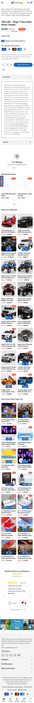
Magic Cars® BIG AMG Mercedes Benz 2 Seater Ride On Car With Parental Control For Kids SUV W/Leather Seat (25, 231)
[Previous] (3, 596)
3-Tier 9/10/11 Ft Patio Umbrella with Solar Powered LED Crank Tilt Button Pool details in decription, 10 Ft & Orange (25, 557)
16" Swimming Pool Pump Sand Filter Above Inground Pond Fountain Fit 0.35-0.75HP (25, 489)
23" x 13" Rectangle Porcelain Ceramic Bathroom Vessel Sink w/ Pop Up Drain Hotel (25, 512)
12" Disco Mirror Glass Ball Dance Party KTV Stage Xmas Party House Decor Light (24, 420)
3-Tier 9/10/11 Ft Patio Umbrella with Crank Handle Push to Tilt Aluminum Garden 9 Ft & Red (25, 534)
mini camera (19, 105)
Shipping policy (22, 690)
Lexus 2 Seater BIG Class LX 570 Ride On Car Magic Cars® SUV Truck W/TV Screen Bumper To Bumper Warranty (25, 322)
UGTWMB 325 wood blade (8, 194)
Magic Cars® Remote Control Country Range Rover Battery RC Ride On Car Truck (25, 345)
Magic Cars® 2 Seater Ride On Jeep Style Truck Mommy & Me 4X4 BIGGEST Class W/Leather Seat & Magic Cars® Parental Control (8, 254)
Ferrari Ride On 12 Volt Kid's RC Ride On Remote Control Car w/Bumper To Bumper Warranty (8, 231)
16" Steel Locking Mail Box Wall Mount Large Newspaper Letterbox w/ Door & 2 (8, 489)
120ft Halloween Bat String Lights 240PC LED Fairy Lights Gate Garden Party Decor (8, 443)
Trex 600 (23, 130)
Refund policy (19, 687)
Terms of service (12, 690)
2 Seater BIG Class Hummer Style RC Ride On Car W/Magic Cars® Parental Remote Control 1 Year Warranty (25, 368)
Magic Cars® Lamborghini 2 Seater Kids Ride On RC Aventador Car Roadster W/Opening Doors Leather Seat (8, 391)
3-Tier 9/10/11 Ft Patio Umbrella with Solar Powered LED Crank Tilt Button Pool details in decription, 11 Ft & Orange (8, 557)
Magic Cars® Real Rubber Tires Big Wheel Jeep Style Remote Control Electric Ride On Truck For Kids (8, 299)
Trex (5, 85)
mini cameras (24, 126)
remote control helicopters (17, 124)
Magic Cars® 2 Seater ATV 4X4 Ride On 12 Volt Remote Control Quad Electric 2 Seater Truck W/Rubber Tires (8, 277)
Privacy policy (28, 687)
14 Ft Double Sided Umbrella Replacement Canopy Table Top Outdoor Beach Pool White (25, 443)
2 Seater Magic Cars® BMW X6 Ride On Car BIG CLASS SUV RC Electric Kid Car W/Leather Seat (25, 391)
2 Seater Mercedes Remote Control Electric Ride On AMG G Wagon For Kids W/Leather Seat (25, 254)
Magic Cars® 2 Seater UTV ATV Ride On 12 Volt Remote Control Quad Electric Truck (25, 277)
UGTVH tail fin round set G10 (25, 194)
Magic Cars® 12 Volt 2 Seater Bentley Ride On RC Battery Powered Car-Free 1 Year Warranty (8, 345)
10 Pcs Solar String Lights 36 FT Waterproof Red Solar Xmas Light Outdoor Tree (8, 420)
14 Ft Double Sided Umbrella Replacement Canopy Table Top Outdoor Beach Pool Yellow (8, 466)
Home (3, 9)
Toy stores (16, 132)
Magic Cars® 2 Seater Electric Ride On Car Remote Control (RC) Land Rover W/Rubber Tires (8, 368)
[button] (9, 31)
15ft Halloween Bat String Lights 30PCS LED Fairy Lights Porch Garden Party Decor (24, 466)
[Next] (30, 596)
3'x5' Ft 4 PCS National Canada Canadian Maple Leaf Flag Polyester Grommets (8, 534)
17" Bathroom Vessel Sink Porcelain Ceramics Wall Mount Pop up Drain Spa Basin (8, 512)
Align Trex (13, 128)
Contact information (8, 687)
